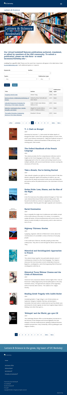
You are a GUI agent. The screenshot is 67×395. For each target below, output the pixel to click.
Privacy (6, 388)
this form (29, 56)
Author (30, 70)
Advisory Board (9, 368)
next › (54, 123)
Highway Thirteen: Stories (36, 228)
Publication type (44, 76)
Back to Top (60, 393)
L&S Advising (8, 371)
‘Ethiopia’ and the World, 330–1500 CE (41, 313)
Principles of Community (11, 374)
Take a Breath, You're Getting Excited (41, 170)
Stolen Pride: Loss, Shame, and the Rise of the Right (43, 190)
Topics (6, 76)
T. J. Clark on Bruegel (34, 129)
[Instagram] (12, 358)
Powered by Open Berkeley (11, 381)
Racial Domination (33, 209)
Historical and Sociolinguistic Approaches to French (43, 251)
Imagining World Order (11, 94)
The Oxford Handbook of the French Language (41, 149)
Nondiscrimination (9, 386)
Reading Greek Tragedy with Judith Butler (43, 293)
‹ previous (18, 123)
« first (11, 123)
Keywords (7, 70)
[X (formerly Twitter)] (5, 358)
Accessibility (7, 383)
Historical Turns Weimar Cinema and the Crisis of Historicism (43, 273)
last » (60, 123)
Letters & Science (12, 10)
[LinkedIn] (8, 358)
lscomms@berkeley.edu (15, 58)
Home (6, 360)
